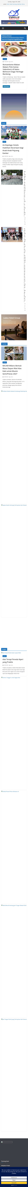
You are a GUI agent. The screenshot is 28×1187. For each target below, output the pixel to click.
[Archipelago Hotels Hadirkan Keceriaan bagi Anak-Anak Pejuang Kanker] (14, 132)
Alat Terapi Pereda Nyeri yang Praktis (13, 660)
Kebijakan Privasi (5, 1165)
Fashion (4, 362)
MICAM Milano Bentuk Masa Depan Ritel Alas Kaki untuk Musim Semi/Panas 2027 (12, 369)
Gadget (4, 656)
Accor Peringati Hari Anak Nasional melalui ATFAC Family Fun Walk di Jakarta (25, 193)
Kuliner (4, 59)
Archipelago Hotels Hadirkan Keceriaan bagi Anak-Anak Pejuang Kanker (13, 149)
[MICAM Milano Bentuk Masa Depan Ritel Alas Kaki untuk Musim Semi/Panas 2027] (14, 353)
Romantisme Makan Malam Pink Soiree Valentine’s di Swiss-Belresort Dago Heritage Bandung (13, 69)
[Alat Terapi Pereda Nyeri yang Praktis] (14, 653)
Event (4, 141)
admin (11, 61)
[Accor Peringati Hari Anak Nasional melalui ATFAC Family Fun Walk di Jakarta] (12, 198)
